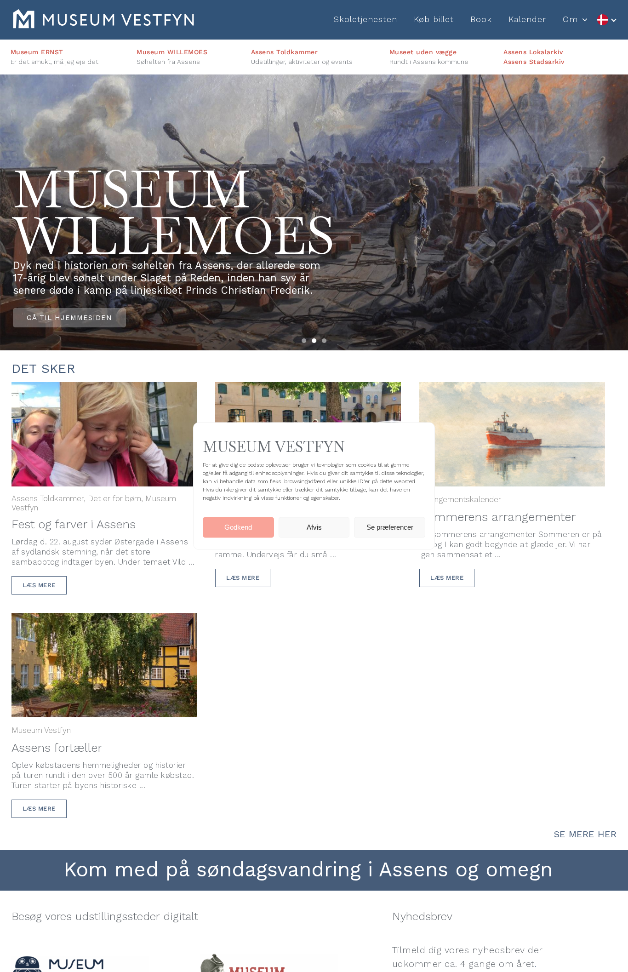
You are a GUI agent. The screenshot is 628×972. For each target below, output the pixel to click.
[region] (314, 212)
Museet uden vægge (423, 52)
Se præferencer (389, 527)
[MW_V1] (269, 958)
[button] (304, 340)
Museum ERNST (37, 52)
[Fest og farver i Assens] (104, 389)
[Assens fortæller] (104, 620)
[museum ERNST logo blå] (80, 960)
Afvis (314, 527)
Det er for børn (114, 498)
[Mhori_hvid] (103, 14)
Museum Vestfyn (41, 730)
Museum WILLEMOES (172, 52)
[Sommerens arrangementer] (512, 389)
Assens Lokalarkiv (533, 52)
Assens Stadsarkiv (534, 61)
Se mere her (585, 834)
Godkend (238, 527)
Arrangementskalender (460, 499)
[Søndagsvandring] (308, 389)
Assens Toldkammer (284, 52)
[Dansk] (606, 20)
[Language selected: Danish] (606, 20)
